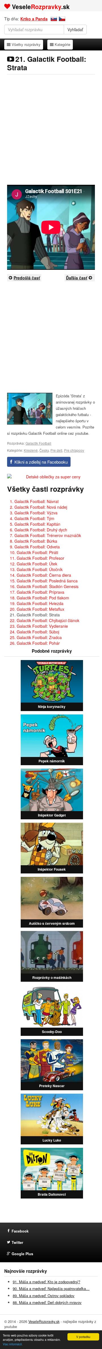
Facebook (20, 1231)
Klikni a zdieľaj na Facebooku (41, 462)
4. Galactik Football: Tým (32, 518)
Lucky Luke (51, 1140)
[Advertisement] (51, 130)
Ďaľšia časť (76, 278)
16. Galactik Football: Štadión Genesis (44, 586)
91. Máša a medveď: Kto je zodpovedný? (46, 1281)
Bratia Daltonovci (52, 1194)
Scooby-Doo (52, 1031)
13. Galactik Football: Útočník (36, 569)
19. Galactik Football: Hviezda (36, 603)
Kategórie (62, 44)
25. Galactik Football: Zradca (36, 637)
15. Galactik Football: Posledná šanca (44, 581)
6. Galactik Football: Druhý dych (38, 530)
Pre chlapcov (74, 450)
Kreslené (31, 450)
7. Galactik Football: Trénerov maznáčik (45, 535)
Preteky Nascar (52, 1085)
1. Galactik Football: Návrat (34, 501)
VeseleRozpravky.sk (44, 1321)
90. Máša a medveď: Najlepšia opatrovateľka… (51, 1288)
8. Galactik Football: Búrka (33, 541)
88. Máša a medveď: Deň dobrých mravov (47, 1302)
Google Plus (22, 1253)
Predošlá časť (27, 278)
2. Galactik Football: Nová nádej (38, 507)
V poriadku (83, 1337)
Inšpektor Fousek (52, 869)
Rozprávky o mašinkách (51, 977)
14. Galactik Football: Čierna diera (40, 575)
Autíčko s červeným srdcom (52, 923)
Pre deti (56, 450)
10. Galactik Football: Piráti (34, 552)
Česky (44, 450)
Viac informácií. (13, 1344)
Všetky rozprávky (26, 44)
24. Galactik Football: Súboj (34, 632)
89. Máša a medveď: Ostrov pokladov (44, 1295)
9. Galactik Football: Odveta (35, 547)
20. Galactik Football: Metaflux (37, 609)
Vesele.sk (41, 6)
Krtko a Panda (34, 19)
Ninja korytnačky (51, 706)
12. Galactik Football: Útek (33, 564)
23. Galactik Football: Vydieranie (39, 626)
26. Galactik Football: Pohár (35, 643)
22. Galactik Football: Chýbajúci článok (44, 620)
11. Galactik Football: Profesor (37, 558)
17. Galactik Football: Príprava (37, 592)
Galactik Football (38, 443)
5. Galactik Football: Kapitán (35, 524)
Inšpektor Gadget (52, 815)
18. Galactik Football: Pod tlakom (39, 598)
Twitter (17, 1242)
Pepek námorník (52, 760)
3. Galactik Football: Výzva (34, 513)
